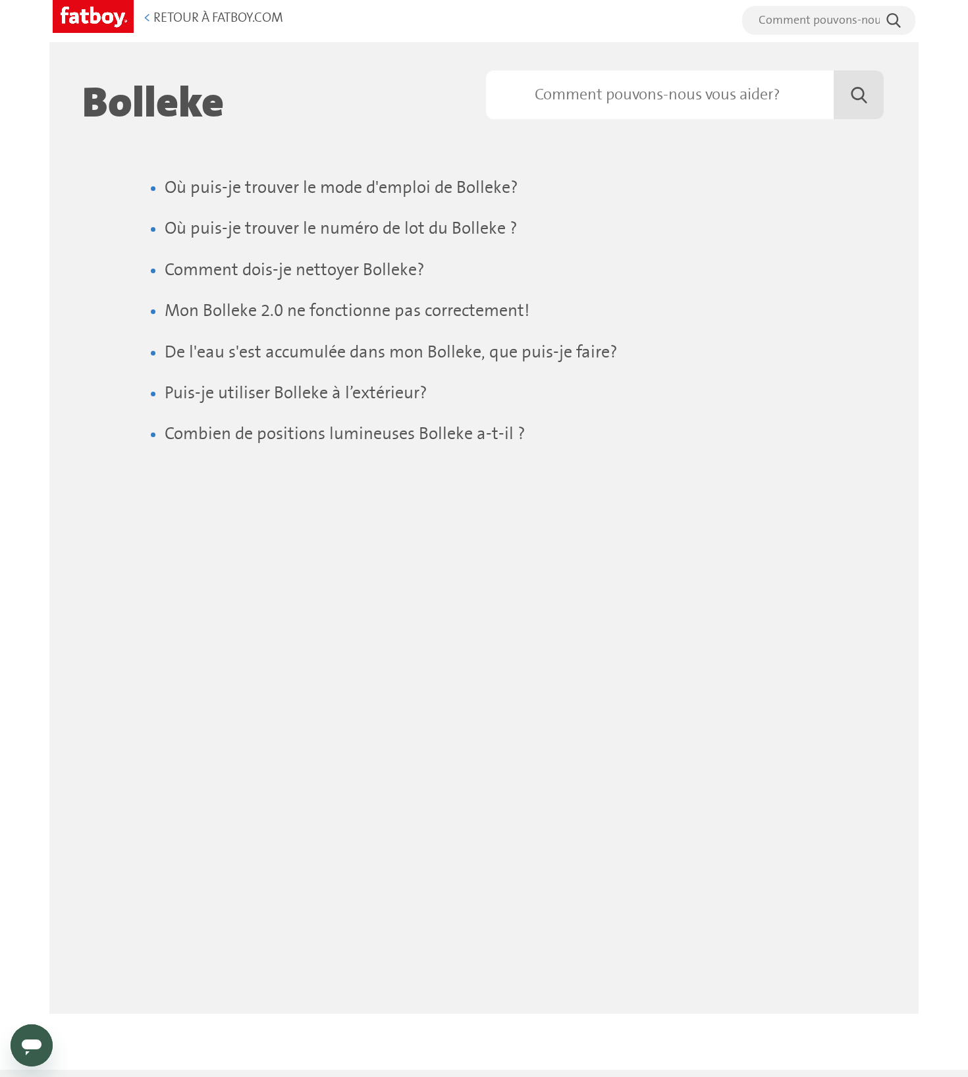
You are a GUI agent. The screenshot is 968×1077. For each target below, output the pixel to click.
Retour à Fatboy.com (213, 18)
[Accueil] (93, 14)
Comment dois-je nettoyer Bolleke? (295, 270)
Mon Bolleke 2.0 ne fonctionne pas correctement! (347, 311)
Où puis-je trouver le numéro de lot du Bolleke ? (341, 228)
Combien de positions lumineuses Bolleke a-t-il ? (345, 434)
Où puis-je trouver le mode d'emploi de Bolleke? (341, 187)
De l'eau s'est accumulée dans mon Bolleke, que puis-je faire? (391, 352)
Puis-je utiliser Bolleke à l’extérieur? (296, 393)
